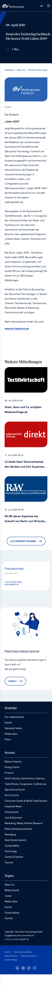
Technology (11, 851)
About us (9, 884)
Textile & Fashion (14, 856)
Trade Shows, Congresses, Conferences (26, 783)
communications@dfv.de (17, 939)
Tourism (9, 862)
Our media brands (14, 716)
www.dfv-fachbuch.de (17, 328)
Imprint (8, 951)
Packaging (10, 834)
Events (8, 722)
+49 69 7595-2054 (13, 581)
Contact (9, 918)
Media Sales (11, 901)
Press (8, 739)
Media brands (12, 890)
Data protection (11, 955)
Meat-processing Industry (18, 828)
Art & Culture (12, 795)
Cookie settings (11, 959)
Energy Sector (12, 767)
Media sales (11, 733)
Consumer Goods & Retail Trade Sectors (26, 800)
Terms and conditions (23, 951)
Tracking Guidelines (29, 955)
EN (41, 5)
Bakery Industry (13, 761)
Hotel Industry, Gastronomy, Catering (24, 778)
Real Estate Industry (16, 839)
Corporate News (13, 806)
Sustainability (12, 845)
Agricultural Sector (15, 789)
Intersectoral (11, 811)
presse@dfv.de (12, 584)
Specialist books (13, 728)
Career (8, 895)
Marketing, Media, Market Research (24, 823)
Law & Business (13, 817)
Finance (9, 772)
